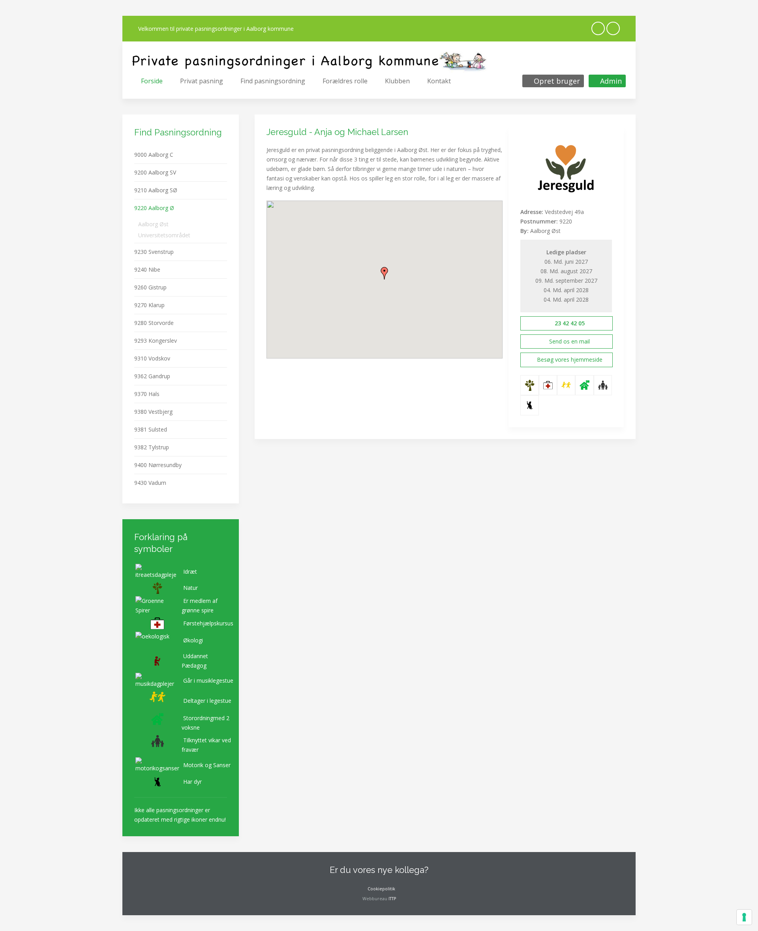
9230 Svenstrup (154, 251)
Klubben (397, 81)
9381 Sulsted (150, 429)
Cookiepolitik (380, 889)
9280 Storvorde (154, 323)
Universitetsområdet (164, 235)
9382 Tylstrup (151, 447)
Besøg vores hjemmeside (569, 359)
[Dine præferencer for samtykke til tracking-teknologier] (744, 917)
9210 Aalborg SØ (155, 190)
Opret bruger (556, 81)
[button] (384, 273)
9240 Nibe (147, 269)
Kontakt (439, 81)
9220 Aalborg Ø (154, 208)
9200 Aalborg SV (155, 172)
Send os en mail (569, 341)
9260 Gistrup (150, 287)
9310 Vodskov (152, 358)
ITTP (392, 898)
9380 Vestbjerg (153, 411)
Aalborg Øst (153, 224)
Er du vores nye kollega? (379, 870)
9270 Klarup (149, 305)
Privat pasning (201, 81)
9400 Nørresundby (158, 465)
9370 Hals (146, 394)
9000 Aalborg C (153, 154)
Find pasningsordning (272, 81)
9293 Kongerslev (155, 340)
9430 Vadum (150, 482)
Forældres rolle (345, 81)
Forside (152, 81)
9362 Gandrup (152, 376)
